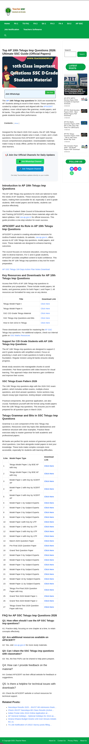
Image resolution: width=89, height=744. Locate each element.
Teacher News (21, 741)
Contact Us (62, 741)
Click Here (45, 304)
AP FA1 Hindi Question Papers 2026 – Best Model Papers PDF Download (72, 112)
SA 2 (69, 23)
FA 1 (16, 23)
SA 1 (44, 23)
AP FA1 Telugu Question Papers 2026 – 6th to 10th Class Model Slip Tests (71, 136)
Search (68, 50)
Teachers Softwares (32, 29)
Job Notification (11, 29)
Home (7, 23)
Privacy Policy (73, 741)
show (16, 123)
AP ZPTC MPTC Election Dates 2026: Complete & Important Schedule (71, 100)
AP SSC (79, 23)
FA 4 (61, 23)
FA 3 (52, 23)
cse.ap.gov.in (25, 217)
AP (7, 101)
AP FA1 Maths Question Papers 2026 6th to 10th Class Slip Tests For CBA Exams (71, 124)
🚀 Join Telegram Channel (30, 169)
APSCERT (48, 106)
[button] (5, 35)
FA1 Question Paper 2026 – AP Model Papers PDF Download (72, 147)
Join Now (50, 92)
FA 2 (35, 23)
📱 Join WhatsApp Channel (30, 161)
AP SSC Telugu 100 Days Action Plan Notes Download (26, 269)
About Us (52, 741)
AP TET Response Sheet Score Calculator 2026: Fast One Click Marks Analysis (75, 91)
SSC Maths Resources (20, 335)
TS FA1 (25, 23)
